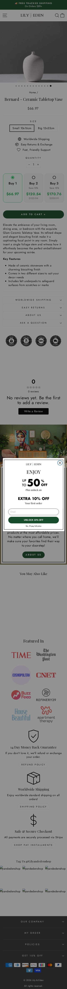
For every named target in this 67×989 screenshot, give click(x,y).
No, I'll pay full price (33, 526)
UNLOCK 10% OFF (33, 520)
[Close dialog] (59, 462)
